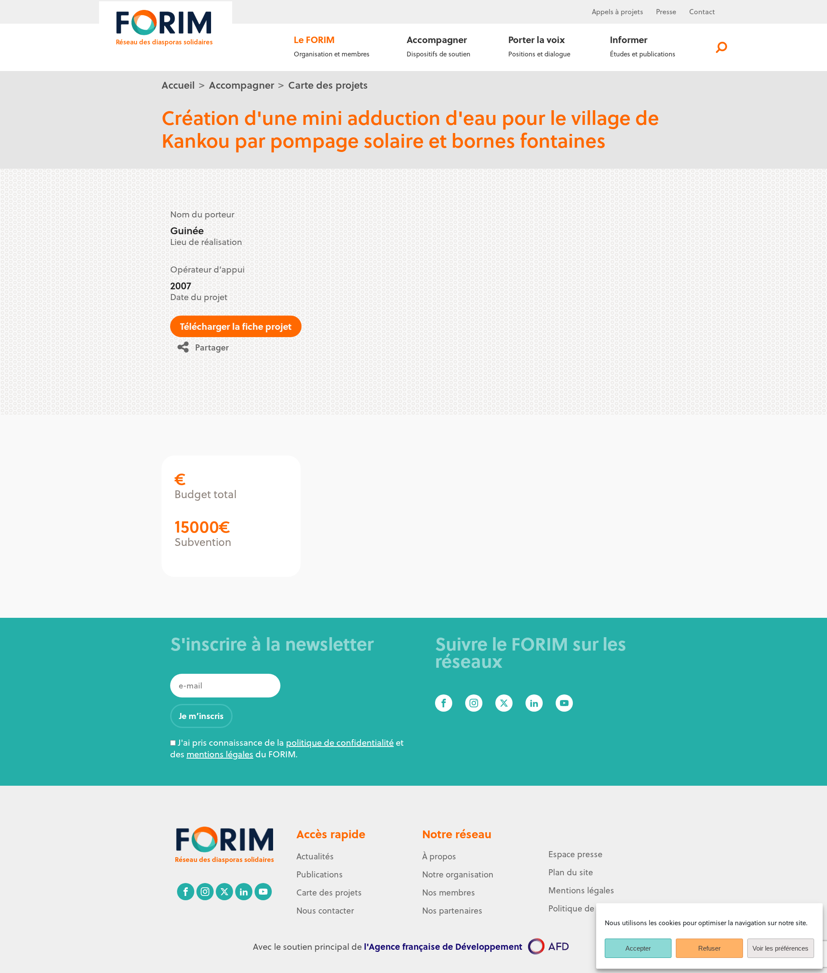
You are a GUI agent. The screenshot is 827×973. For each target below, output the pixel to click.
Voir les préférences (780, 948)
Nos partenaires (452, 910)
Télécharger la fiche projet (236, 326)
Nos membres (448, 892)
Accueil (178, 84)
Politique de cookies (586, 908)
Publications (319, 874)
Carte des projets (328, 84)
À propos (439, 856)
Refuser (709, 948)
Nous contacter (325, 910)
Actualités (315, 856)
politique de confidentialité (340, 742)
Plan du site (570, 872)
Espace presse (575, 854)
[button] (206, 347)
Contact (702, 11)
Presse (666, 11)
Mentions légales (581, 890)
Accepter (638, 948)
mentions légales (220, 754)
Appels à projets (617, 11)
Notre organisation (458, 874)
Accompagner (241, 84)
